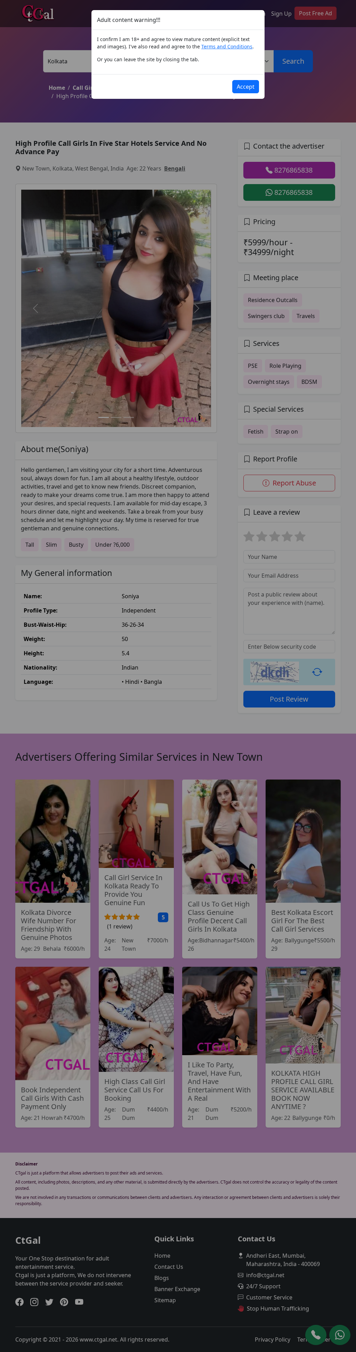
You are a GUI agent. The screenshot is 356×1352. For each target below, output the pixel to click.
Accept (245, 86)
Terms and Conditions (226, 46)
